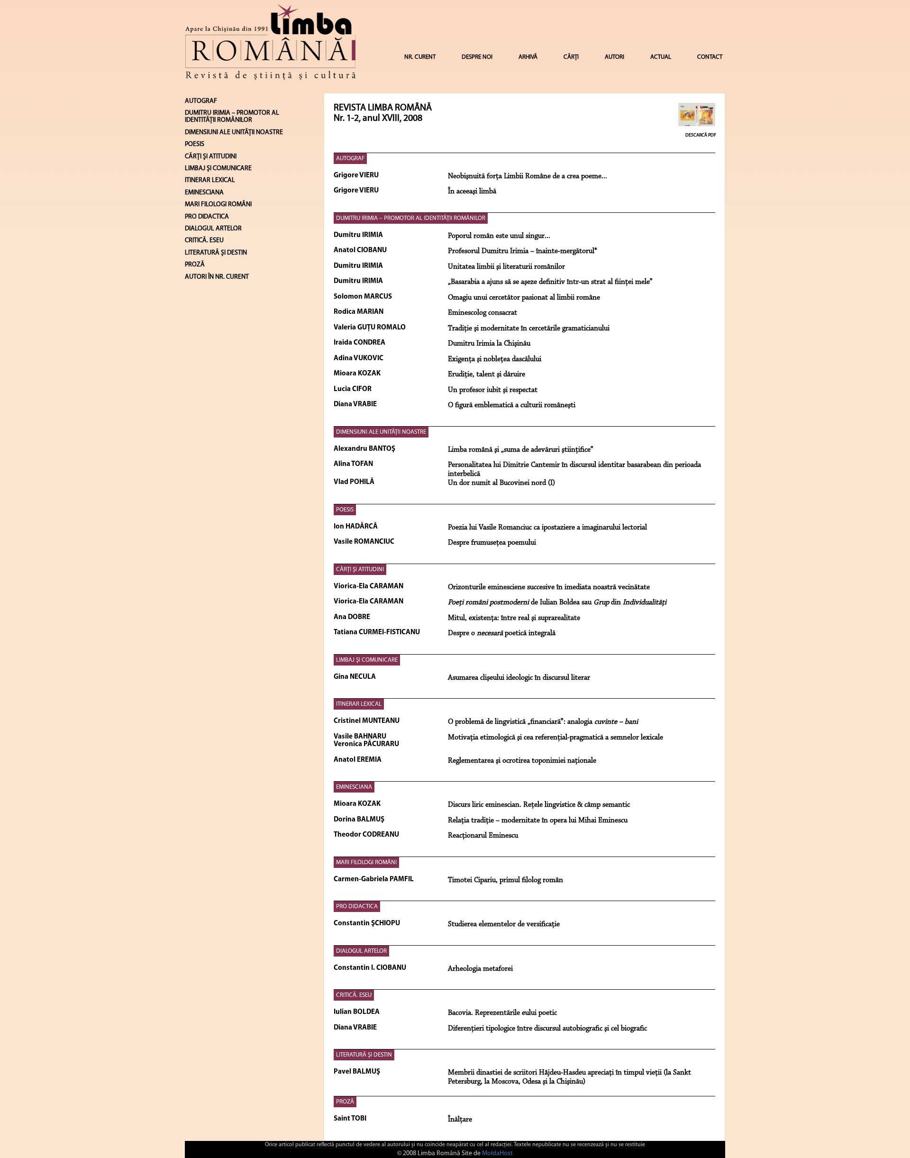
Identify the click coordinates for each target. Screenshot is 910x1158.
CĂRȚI (571, 57)
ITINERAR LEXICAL (359, 704)
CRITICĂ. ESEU (354, 995)
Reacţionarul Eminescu (483, 835)
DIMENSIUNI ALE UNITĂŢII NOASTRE (381, 432)
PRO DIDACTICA (357, 906)
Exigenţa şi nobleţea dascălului (494, 359)
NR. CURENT (420, 57)
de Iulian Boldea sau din (557, 602)
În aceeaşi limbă (472, 191)
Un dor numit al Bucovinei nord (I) (501, 483)
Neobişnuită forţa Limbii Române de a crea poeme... (527, 176)
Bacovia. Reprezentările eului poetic (502, 1013)
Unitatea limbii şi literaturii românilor (506, 267)
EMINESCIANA (354, 787)
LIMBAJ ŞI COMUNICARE (367, 660)
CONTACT (709, 57)
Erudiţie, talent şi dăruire (486, 374)
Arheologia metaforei (480, 969)
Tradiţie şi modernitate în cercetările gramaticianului (529, 328)
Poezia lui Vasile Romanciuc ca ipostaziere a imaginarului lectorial (547, 527)
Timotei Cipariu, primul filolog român (505, 880)
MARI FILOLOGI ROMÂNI (366, 862)
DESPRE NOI (477, 57)
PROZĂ (345, 1102)
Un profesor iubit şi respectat (492, 390)
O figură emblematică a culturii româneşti (511, 405)
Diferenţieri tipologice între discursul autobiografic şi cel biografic (547, 1028)
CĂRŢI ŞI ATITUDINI (360, 569)
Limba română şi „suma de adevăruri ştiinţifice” (520, 450)
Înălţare (460, 1119)
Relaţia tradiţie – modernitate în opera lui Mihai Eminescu (538, 820)
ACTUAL (660, 57)
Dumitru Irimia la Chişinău (489, 343)
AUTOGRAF (350, 158)
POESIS (345, 510)
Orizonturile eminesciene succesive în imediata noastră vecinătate (549, 587)
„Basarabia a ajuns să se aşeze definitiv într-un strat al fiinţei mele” (550, 282)
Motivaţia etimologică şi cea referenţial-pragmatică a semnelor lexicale (555, 737)
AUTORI (614, 57)
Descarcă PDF (700, 135)
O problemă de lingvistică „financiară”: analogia (543, 722)
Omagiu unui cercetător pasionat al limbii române (524, 297)
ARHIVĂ (528, 57)
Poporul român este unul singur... (499, 236)
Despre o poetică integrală (501, 633)
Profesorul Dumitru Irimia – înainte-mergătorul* (522, 251)
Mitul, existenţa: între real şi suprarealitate (514, 618)
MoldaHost (497, 1153)
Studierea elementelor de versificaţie (504, 924)
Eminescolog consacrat (482, 313)
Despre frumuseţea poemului (492, 543)
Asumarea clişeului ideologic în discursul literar (519, 678)
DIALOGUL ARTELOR (361, 951)
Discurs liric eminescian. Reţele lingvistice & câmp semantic (539, 805)
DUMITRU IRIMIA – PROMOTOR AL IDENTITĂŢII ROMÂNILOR (410, 218)
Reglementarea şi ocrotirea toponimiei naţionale (522, 761)
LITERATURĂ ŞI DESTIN (364, 1055)
